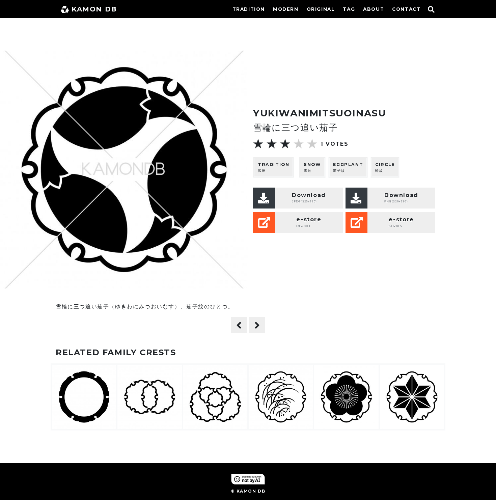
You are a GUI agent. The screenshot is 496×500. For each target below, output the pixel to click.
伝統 (273, 167)
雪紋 (312, 167)
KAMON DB (94, 9)
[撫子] (257, 325)
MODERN (286, 9)
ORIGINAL (321, 9)
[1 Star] (258, 144)
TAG (349, 9)
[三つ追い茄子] (239, 325)
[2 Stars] (272, 144)
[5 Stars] (312, 144)
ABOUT (373, 9)
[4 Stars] (299, 144)
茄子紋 (348, 167)
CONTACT (406, 9)
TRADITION (248, 9)
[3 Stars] (285, 144)
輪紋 (385, 167)
